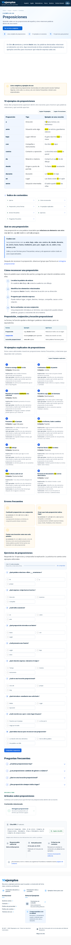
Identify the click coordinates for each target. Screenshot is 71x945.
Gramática (21, 10)
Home (4, 10)
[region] (35, 151)
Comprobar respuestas (13, 750)
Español (26, 3)
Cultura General (59, 3)
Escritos (67, 3)
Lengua (9, 10)
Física (46, 3)
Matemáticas (39, 3)
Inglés (32, 3)
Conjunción (9, 335)
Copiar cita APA (57, 831)
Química (51, 3)
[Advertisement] (35, 68)
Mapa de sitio (41, 933)
